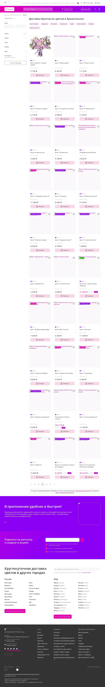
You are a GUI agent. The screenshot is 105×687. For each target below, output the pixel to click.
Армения (62, 597)
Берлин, (56, 588)
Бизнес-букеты (81, 24)
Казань (7, 591)
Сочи (30, 597)
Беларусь (62, 611)
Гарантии (38, 3)
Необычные (63, 24)
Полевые (91, 24)
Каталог (10, 9)
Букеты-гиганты (34, 28)
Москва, (80, 583)
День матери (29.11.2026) (86, 657)
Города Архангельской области (15, 611)
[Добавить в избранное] (49, 37)
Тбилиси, (81, 608)
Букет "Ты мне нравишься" (89, 417)
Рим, (79, 599)
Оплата (33, 3)
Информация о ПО (43, 655)
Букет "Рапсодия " (61, 196)
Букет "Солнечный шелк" (88, 240)
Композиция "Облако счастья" (62, 418)
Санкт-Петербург (34, 594)
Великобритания (65, 602)
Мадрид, (56, 608)
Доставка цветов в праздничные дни (64, 658)
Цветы (80, 635)
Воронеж (7, 585)
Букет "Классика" (85, 329)
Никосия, (81, 585)
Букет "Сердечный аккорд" (64, 373)
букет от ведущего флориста (65, 492)
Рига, (79, 597)
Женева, (56, 599)
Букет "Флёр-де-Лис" (37, 284)
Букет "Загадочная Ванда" (39, 373)
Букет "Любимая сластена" (88, 196)
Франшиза (40, 646)
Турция (86, 605)
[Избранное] (95, 9)
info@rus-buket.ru (11, 645)
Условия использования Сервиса (64, 641)
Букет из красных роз (37, 152)
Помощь (67, 3)
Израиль (62, 585)
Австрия (60, 591)
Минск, (56, 611)
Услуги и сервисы (42, 649)
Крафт (72, 24)
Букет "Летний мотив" (62, 284)
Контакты (61, 3)
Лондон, (56, 602)
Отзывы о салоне (59, 646)
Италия (84, 599)
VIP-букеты (54, 24)
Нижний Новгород (11, 602)
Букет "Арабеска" (36, 465)
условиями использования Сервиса (63, 548)
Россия (86, 583)
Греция (61, 583)
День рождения (83, 632)
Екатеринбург (9, 588)
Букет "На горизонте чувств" (64, 109)
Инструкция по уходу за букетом (64, 643)
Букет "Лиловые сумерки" (39, 109)
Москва (7, 599)
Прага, (80, 594)
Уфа (30, 602)
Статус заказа (89, 3)
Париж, (80, 591)
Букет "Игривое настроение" (40, 417)
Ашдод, (56, 585)
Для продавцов (45, 3)
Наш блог (40, 652)
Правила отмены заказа (61, 655)
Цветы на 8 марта (83, 652)
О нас (23, 3)
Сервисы (72, 3)
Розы (80, 641)
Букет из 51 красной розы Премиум (88, 285)
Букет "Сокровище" (86, 373)
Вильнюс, (57, 594)
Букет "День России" (62, 329)
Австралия (87, 602)
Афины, (56, 583)
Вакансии (40, 657)
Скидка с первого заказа (61, 652)
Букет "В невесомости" (87, 109)
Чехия (85, 594)
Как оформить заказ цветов (62, 649)
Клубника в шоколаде (85, 646)
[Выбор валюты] (81, 3)
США (65, 605)
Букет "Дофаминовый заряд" (40, 329)
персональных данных (54, 545)
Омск (30, 583)
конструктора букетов (83, 491)
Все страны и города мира (63, 616)
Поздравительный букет (88, 152)
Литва (62, 594)
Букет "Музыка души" (62, 63)
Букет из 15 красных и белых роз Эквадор (64, 466)
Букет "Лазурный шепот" (63, 240)
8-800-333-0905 (86, 572)
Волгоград (8, 583)
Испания (62, 608)
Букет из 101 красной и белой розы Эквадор (87, 466)
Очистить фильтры (15, 63)
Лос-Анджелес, (58, 605)
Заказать (41, 75)
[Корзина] (99, 9)
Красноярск (8, 597)
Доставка (28, 3)
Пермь (31, 585)
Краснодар (8, 594)
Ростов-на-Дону (34, 588)
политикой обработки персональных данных (65, 551)
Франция (86, 591)
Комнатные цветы (84, 649)
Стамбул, (81, 605)
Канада (85, 588)
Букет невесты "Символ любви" (38, 64)
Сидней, (80, 602)
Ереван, (56, 597)
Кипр (86, 585)
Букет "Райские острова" (38, 240)
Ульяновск (32, 599)
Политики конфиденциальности (64, 638)
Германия (62, 588)
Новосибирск (9, 605)
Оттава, (80, 588)
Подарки (81, 643)
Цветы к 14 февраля (84, 655)
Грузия (86, 608)
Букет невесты (34, 24)
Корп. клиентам (54, 3)
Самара (31, 591)
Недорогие (45, 24)
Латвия (84, 597)
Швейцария (63, 599)
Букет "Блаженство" (61, 152)
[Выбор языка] (78, 3)
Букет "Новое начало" (87, 63)
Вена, (55, 591)
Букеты (80, 638)
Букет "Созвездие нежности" (40, 196)
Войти (98, 3)
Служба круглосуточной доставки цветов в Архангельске (22, 674)
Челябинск (32, 605)
